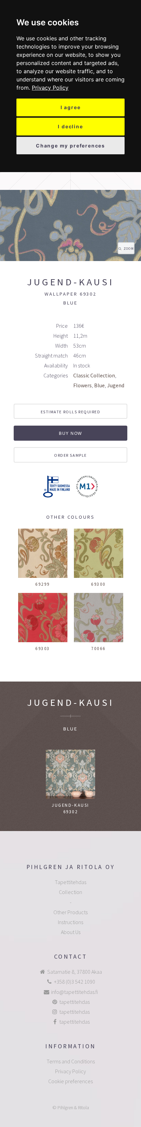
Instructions (70, 922)
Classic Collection (94, 375)
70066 (98, 648)
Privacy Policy (50, 87)
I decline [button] (70, 126)
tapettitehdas (74, 1001)
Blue (99, 385)
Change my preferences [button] (70, 145)
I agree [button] (71, 107)
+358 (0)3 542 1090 (74, 981)
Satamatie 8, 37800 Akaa (74, 971)
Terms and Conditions (71, 1061)
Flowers (82, 385)
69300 (98, 584)
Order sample (70, 455)
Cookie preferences (70, 1081)
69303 (42, 648)
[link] (50, 87)
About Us (70, 932)
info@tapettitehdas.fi (74, 991)
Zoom (129, 249)
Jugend (115, 385)
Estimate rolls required (71, 411)
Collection (70, 892)
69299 (42, 584)
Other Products (70, 912)
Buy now (70, 433)
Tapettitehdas (70, 882)
